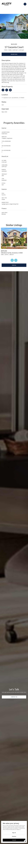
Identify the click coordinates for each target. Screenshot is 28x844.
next (15, 260)
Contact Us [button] (14, 697)
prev (12, 260)
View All (14, 265)
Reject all (14, 832)
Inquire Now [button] (14, 54)
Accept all (14, 840)
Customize (14, 836)
